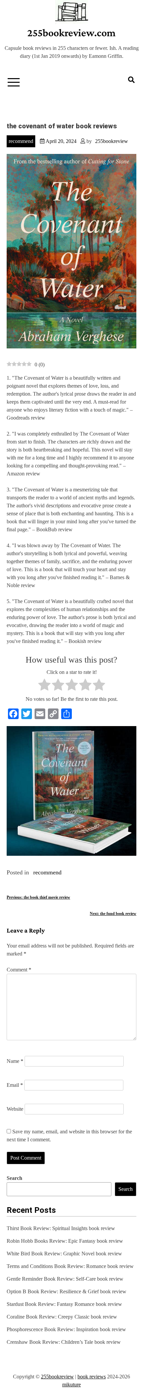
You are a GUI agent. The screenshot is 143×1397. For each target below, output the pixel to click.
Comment (19, 969)
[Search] (131, 79)
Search (14, 1178)
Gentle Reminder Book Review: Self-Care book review (65, 1279)
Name (15, 1061)
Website (15, 1109)
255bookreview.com (71, 33)
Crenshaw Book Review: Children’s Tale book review (64, 1342)
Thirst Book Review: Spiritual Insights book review (61, 1228)
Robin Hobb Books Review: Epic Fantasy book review (65, 1241)
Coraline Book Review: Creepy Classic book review (62, 1317)
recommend (21, 141)
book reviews (91, 1376)
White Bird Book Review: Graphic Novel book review (64, 1253)
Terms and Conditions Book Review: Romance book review (70, 1266)
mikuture (71, 1384)
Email (15, 1085)
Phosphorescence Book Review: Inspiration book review (66, 1329)
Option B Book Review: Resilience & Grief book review (66, 1291)
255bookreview (111, 141)
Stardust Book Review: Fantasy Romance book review (64, 1304)
